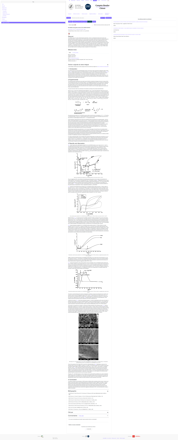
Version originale (72, 24)
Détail (70, 52)
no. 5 (85, 21)
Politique (80, 415)
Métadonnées (4, 7)
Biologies (98, 0)
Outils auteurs (100, 13)
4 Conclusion (4, 15)
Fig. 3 (69, 225)
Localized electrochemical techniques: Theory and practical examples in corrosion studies (127, 34)
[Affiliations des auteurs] (85, 29)
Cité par (3, 19)
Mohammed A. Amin (71, 29)
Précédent (70, 21)
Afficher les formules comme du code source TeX (102, 24)
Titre (3, 4)
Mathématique (73, 0)
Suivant (94, 21)
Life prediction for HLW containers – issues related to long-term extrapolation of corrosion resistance (128, 28)
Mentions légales (122, 438)
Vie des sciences (103, 0)
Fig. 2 (69, 186)
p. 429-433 (89, 21)
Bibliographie (4, 17)
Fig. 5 (104, 305)
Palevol (91, 0)
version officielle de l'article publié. (103, 66)
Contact (118, 438)
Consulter (68, 17)
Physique (82, 0)
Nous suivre (114, 438)
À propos (69, 13)
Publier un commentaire (6, 22)
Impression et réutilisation (107, 14)
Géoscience (87, 0)
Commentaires (4, 20)
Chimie (95, 0)
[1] (97, 180)
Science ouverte (84, 13)
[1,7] (74, 183)
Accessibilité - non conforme (107, 438)
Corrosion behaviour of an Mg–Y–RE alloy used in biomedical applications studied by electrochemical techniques (130, 21)
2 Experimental (5, 12)
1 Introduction (5, 11)
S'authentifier (89, 428)
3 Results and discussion (6, 14)
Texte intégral (4, 9)
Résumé (3, 6)
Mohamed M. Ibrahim (80, 29)
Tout (101, 17)
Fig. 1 (69, 145)
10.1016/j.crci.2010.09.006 (74, 58)
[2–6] (107, 71)
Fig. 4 (69, 262)
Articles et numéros (76, 13)
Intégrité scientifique (92, 13)
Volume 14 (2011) (80, 21)
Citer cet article (75, 52)
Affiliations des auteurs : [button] (72, 60)
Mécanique (78, 0)
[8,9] (95, 364)
